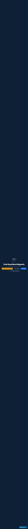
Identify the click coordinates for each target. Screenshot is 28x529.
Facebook (24, 268)
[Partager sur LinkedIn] (15, 271)
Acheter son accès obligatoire (8, 268)
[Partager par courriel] (18, 271)
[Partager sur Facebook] (12, 271)
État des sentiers (17, 268)
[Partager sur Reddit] (13, 271)
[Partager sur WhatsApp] (17, 271)
